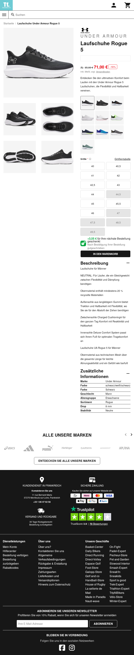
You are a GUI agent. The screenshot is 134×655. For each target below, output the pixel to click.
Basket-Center (94, 547)
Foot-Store (91, 568)
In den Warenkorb (105, 254)
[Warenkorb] (127, 5)
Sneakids (115, 576)
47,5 (92, 222)
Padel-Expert (118, 551)
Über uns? (44, 547)
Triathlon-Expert (119, 588)
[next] (131, 435)
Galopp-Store (93, 572)
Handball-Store (94, 580)
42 (118, 175)
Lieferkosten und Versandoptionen (48, 578)
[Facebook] (62, 648)
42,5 (92, 185)
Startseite (8, 23)
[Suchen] (13, 15)
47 (118, 213)
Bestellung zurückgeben (40, 524)
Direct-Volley (93, 559)
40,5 (118, 166)
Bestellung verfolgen (15, 555)
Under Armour (103, 36)
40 (92, 166)
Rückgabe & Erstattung (52, 563)
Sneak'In (115, 572)
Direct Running (94, 555)
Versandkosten (103, 71)
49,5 (92, 232)
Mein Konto (10, 547)
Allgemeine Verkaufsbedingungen (51, 557)
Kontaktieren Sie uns (42, 490)
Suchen (20, 15)
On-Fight (115, 547)
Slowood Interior (120, 563)
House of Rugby (95, 584)
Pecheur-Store (118, 555)
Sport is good (118, 580)
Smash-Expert (118, 568)
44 (92, 194)
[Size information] (90, 159)
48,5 (118, 222)
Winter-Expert (118, 601)
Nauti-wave (92, 601)
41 (92, 175)
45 (92, 203)
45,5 (118, 203)
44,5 (118, 194)
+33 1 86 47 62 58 (42, 501)
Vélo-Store (116, 597)
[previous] (125, 435)
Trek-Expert (117, 584)
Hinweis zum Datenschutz (54, 584)
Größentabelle (123, 159)
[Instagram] (71, 648)
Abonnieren (103, 624)
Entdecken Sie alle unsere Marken (67, 461)
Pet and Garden (119, 559)
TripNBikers (117, 593)
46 (92, 213)
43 (118, 185)
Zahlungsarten (47, 572)
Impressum (45, 568)
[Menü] (4, 15)
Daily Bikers (92, 551)
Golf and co (92, 576)
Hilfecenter (9, 551)
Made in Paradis (95, 597)
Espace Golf (92, 563)
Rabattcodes (10, 568)
